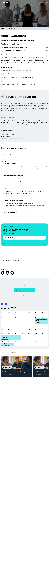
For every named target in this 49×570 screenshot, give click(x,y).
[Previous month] (2, 304)
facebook (2, 273)
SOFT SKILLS (16, 260)
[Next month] (6, 304)
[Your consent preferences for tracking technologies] (47, 568)
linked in (7, 273)
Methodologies (6, 253)
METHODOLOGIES (6, 260)
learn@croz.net (35, 242)
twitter (12, 273)
